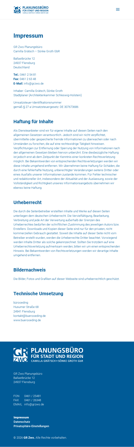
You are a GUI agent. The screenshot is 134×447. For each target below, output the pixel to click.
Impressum (21, 417)
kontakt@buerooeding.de (29, 316)
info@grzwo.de (34, 83)
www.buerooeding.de (27, 320)
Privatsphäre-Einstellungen (31, 426)
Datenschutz (22, 421)
